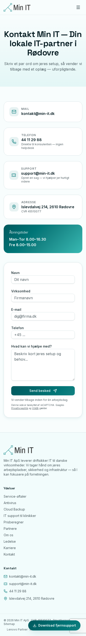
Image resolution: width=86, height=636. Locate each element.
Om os (8, 535)
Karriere (10, 548)
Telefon (17, 328)
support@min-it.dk (38, 173)
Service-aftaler (15, 496)
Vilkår (35, 408)
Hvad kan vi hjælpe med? (31, 346)
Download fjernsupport (57, 625)
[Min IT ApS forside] (17, 7)
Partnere (10, 528)
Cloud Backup (14, 509)
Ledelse (10, 541)
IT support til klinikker (20, 516)
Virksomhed (20, 291)
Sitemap (9, 624)
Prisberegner (14, 522)
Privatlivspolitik (19, 408)
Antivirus (10, 503)
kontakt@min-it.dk (38, 113)
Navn (15, 273)
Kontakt (9, 554)
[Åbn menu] (78, 7)
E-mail (16, 309)
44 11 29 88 (31, 139)
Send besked (39, 391)
